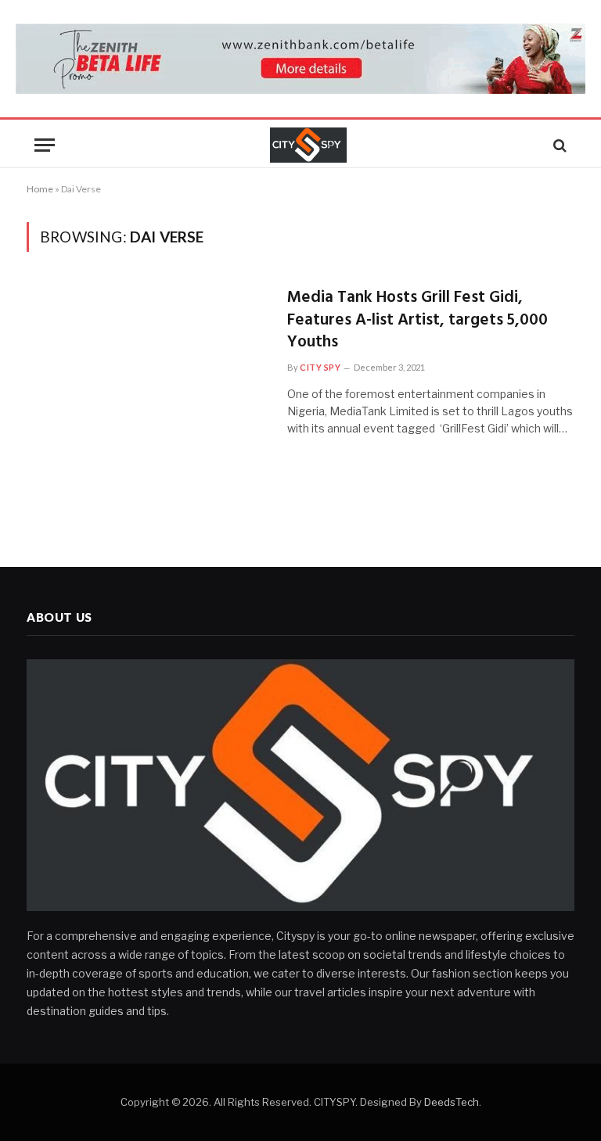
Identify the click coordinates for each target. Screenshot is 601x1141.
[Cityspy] (308, 145)
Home (40, 189)
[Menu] (44, 145)
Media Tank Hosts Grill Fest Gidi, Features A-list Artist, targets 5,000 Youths (417, 320)
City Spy (320, 367)
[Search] (558, 145)
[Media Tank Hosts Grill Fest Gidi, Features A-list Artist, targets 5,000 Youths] (147, 359)
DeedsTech (451, 1102)
